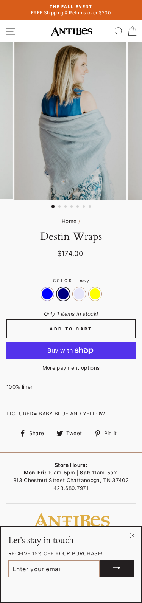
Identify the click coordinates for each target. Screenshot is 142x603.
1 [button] (53, 207)
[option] (71, 10)
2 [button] (60, 207)
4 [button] (72, 207)
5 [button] (78, 207)
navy (63, 293)
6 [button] (84, 207)
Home (69, 221)
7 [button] (90, 207)
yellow (95, 293)
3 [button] (66, 207)
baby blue (47, 293)
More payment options (71, 368)
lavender (79, 293)
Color (71, 280)
